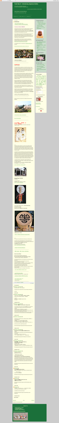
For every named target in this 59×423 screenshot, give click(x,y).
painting (37, 81)
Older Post (33, 400)
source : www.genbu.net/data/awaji (18, 182)
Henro (45, 77)
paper (39, 81)
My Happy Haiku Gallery (18, 408)
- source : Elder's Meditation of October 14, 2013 (20, 269)
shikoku (42, 82)
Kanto (37, 79)
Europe (37, 77)
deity (32, 283)
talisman (37, 84)
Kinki (40, 79)
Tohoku (43, 84)
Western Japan (37, 85)
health (43, 77)
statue (40, 83)
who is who (40, 85)
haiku (42, 77)
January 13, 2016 (16, 315)
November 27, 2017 (16, 349)
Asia (43, 75)
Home (24, 400)
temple (40, 84)
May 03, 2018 (16, 366)
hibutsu (37, 78)
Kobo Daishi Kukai (43, 79)
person (42, 81)
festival (39, 77)
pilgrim (44, 81)
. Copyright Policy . (37, 106)
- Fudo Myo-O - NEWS (39, 25)
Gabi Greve (15, 368)
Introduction (42, 78)
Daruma (42, 76)
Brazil (38, 76)
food (40, 77)
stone (43, 83)
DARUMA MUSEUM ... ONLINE (19, 407)
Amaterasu (16, 21)
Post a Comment (16, 397)
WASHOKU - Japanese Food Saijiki (20, 409)
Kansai (45, 78)
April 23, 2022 (16, 385)
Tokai (45, 84)
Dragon (45, 76)
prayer (37, 82)
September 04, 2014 (17, 302)
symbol (45, 83)
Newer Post (14, 400)
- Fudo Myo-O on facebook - (40, 26)
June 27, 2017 (16, 339)
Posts (38, 91)
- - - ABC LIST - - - (39, 75)
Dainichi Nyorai (28, 43)
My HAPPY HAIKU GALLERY (40, 64)
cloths (40, 76)
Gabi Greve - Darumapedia (17, 286)
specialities (37, 83)
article (42, 75)
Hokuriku (39, 78)
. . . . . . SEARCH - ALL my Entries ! (41, 24)
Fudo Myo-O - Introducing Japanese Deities (26, 4)
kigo (38, 79)
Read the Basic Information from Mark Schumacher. (20, 41)
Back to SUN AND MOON (17, 118)
